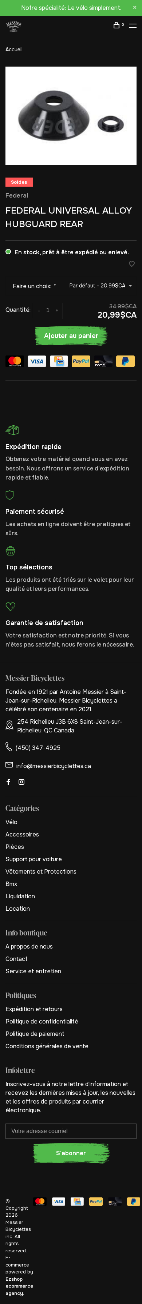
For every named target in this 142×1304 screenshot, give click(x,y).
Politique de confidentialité (41, 1021)
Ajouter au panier (71, 336)
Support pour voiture (33, 859)
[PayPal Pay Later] (125, 362)
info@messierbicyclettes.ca (53, 766)
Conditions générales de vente (46, 1046)
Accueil (14, 49)
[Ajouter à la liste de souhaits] (132, 265)
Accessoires (22, 834)
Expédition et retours (34, 1009)
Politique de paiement (34, 1034)
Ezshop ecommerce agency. (19, 1286)
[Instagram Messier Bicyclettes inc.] (21, 782)
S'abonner (71, 1153)
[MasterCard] (14, 362)
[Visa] (37, 362)
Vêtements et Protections (40, 871)
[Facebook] (8, 782)
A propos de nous (29, 946)
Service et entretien (33, 971)
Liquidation (20, 896)
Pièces (14, 847)
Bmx (11, 884)
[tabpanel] (71, 116)
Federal (16, 195)
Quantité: (18, 310)
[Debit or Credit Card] (103, 362)
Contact (16, 959)
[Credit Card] (59, 362)
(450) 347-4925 (38, 748)
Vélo (11, 822)
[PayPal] (81, 362)
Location (17, 909)
